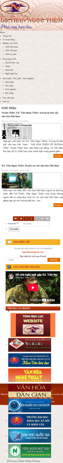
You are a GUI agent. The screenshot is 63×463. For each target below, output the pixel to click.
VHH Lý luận (10, 54)
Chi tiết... (58, 156)
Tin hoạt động (9, 40)
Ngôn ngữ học (11, 73)
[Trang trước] (20, 218)
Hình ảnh (9, 70)
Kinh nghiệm (10, 89)
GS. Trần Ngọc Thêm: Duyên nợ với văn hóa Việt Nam (30, 165)
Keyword (13, 223)
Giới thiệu (9, 82)
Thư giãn (9, 86)
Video (7, 66)
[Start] (15, 218)
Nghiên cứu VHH (10, 43)
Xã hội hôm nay (12, 63)
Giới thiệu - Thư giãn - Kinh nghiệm (18, 78)
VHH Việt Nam (11, 47)
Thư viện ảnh (8, 98)
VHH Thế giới (11, 50)
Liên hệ (6, 101)
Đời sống (9, 93)
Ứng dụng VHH (9, 59)
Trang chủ (7, 36)
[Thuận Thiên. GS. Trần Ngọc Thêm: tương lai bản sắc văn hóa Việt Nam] (17, 131)
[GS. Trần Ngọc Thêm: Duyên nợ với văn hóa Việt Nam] (17, 180)
